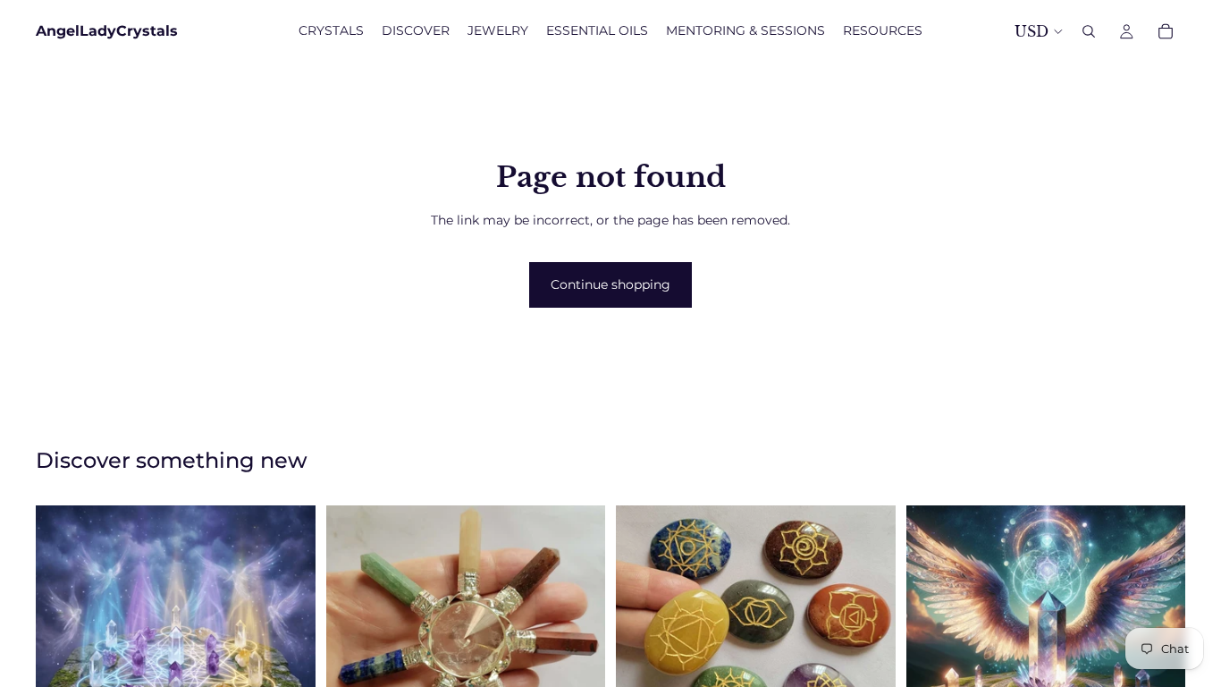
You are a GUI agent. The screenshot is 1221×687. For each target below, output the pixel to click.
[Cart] (1165, 31)
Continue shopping (610, 284)
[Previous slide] (353, 645)
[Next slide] (578, 645)
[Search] (1088, 31)
